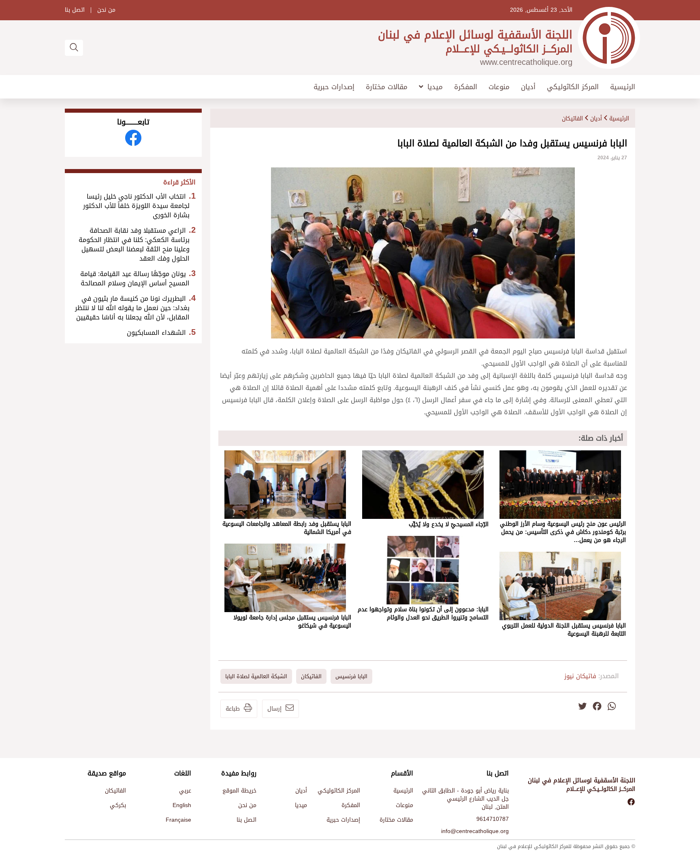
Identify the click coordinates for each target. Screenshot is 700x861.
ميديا (435, 86)
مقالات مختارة (387, 87)
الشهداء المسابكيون (156, 332)
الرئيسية (622, 87)
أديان (528, 87)
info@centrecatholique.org (475, 831)
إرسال (274, 708)
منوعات (499, 87)
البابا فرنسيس (351, 676)
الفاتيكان (572, 118)
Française (178, 819)
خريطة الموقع (239, 790)
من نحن (106, 10)
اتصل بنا (75, 10)
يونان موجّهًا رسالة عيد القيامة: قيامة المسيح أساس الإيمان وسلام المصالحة (135, 278)
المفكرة (465, 87)
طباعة (233, 708)
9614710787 (492, 819)
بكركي (118, 805)
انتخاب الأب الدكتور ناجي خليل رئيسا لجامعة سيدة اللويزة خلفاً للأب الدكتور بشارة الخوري (136, 205)
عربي (185, 790)
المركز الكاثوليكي (573, 87)
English (182, 805)
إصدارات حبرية (334, 87)
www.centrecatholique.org (526, 62)
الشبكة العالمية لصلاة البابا (256, 676)
